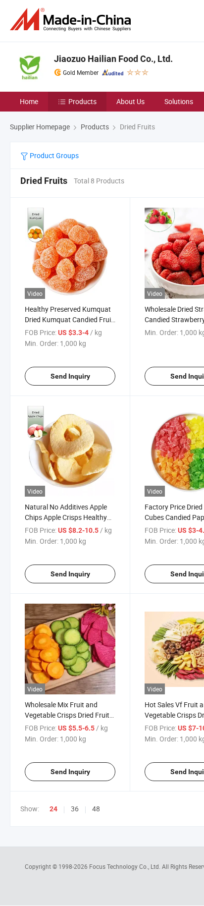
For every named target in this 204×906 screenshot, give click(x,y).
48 (96, 808)
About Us (130, 101)
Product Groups (53, 155)
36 (75, 808)
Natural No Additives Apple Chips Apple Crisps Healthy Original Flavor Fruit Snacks (67, 517)
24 (53, 809)
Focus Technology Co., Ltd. (125, 866)
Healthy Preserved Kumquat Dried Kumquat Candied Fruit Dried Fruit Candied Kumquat (69, 319)
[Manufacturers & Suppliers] (72, 19)
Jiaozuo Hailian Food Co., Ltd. (113, 59)
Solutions (178, 101)
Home (29, 101)
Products (82, 101)
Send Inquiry (70, 376)
